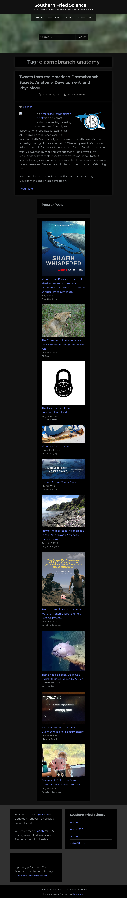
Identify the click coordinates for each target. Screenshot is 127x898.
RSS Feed (42, 814)
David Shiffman (76, 94)
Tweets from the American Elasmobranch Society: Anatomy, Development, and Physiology (59, 82)
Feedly (40, 830)
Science (27, 106)
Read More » (27, 189)
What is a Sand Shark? (55, 446)
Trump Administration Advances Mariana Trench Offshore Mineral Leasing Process (62, 613)
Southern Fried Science (60, 5)
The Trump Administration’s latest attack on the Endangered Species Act (63, 344)
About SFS (53, 17)
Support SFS (84, 17)
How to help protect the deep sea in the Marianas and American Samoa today (63, 535)
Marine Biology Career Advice (60, 482)
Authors (68, 17)
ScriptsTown (78, 894)
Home (39, 17)
